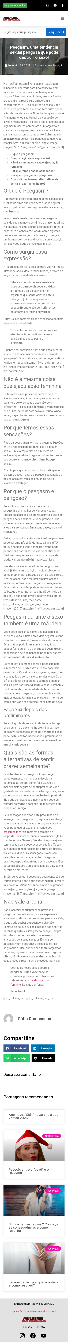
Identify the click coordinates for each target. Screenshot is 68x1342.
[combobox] (23, 32)
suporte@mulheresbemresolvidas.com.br (34, 1311)
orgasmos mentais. (15, 832)
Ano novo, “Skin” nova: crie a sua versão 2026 (33, 1116)
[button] (62, 19)
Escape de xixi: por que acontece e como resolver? (34, 1283)
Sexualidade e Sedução (49, 65)
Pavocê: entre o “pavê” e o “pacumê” (29, 1171)
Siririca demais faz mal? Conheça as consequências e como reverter (33, 1227)
